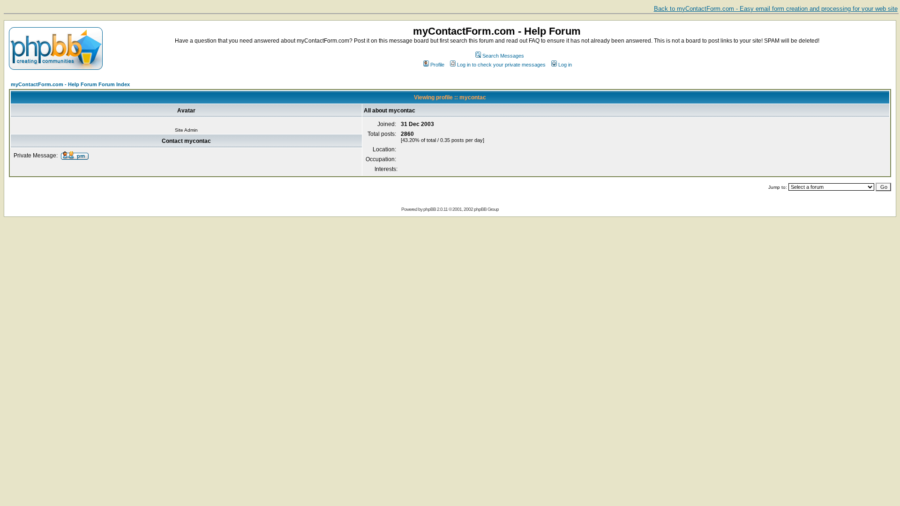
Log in (565, 64)
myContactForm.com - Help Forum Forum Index (70, 84)
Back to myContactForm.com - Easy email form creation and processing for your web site (776, 8)
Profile (437, 64)
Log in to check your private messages (501, 64)
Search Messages (503, 56)
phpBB (429, 209)
